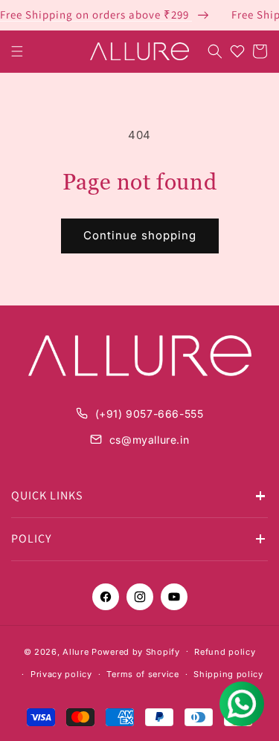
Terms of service (142, 674)
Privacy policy (61, 674)
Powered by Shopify (136, 651)
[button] (17, 51)
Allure (75, 651)
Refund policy (224, 652)
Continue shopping (139, 235)
